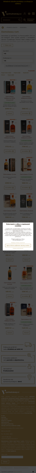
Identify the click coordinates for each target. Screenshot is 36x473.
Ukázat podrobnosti (18, 248)
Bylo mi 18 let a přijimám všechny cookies (18, 245)
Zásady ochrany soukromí (18, 242)
